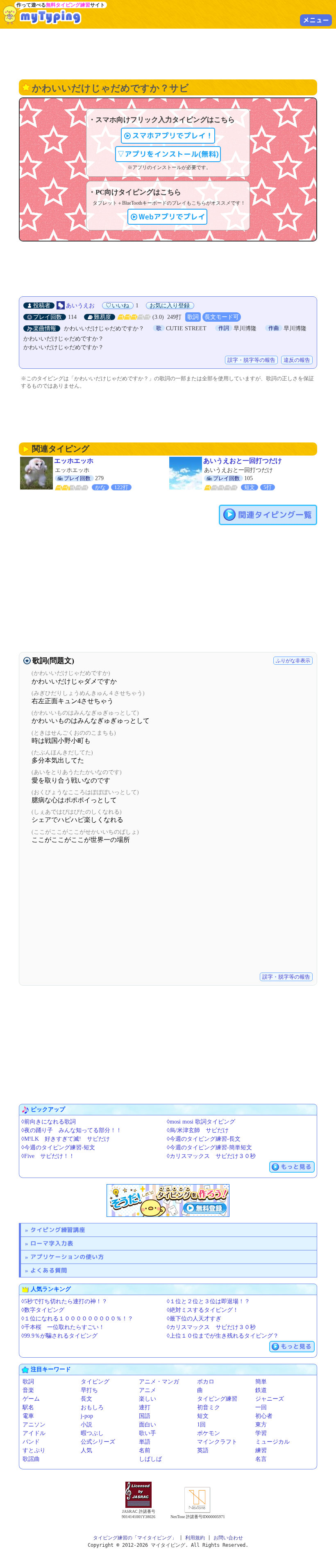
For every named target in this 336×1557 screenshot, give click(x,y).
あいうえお (80, 305)
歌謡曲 (31, 1459)
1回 (201, 1425)
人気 (86, 1450)
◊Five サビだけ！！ (48, 1156)
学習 (261, 1433)
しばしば (150, 1459)
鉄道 (261, 1390)
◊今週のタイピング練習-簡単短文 (209, 1147)
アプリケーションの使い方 (67, 1256)
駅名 (28, 1407)
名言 (261, 1459)
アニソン (34, 1425)
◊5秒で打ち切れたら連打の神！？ (64, 1301)
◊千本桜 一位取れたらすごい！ (62, 1327)
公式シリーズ (98, 1442)
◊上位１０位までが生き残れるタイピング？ (223, 1336)
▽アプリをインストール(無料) (168, 154)
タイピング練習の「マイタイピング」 (135, 1538)
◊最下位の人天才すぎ (194, 1319)
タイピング (95, 1382)
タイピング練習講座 (57, 1229)
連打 (144, 1407)
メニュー (316, 20)
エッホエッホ (73, 460)
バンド (31, 1442)
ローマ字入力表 (51, 1243)
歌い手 (147, 1433)
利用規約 (195, 1538)
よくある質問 (48, 1270)
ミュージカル (272, 1442)
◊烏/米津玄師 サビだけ (198, 1130)
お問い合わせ (228, 1538)
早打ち (89, 1390)
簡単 (261, 1382)
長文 (86, 1399)
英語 (203, 1450)
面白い (147, 1425)
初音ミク (208, 1407)
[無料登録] (168, 1200)
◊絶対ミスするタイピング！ (202, 1310)
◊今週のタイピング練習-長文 (204, 1139)
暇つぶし (92, 1433)
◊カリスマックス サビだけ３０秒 (211, 1156)
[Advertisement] (168, 53)
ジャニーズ (269, 1399)
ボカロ (205, 1382)
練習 (261, 1450)
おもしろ (92, 1407)
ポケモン (208, 1433)
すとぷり (34, 1450)
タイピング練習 (217, 1399)
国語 (144, 1416)
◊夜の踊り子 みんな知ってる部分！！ (71, 1130)
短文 (203, 1416)
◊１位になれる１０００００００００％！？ (77, 1319)
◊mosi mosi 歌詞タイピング (201, 1122)
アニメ (147, 1390)
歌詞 (193, 317)
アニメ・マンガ (159, 1382)
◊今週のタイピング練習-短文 (58, 1147)
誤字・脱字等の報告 (251, 360)
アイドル (34, 1433)
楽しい (147, 1399)
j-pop (87, 1416)
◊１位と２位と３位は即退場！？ (208, 1301)
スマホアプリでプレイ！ (172, 136)
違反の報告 (297, 360)
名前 (144, 1450)
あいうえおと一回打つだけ (242, 460)
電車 (28, 1416)
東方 (261, 1425)
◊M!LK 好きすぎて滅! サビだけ (65, 1139)
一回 (261, 1407)
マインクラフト (217, 1442)
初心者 (263, 1416)
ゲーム (31, 1399)
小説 (86, 1425)
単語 (144, 1442)
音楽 (28, 1390)
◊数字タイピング (42, 1310)
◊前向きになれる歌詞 (48, 1122)
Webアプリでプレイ (171, 217)
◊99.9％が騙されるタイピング (59, 1336)
